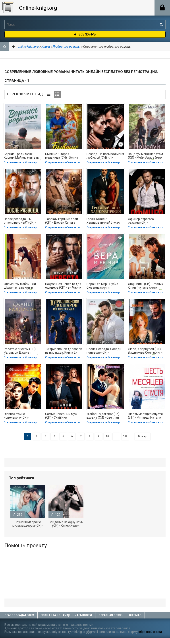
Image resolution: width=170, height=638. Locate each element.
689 (125, 436)
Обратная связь (110, 615)
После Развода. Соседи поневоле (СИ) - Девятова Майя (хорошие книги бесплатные (104, 351)
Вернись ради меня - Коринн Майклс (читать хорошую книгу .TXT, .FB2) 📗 (23, 156)
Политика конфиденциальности (66, 615)
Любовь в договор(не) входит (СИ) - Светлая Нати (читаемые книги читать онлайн (103, 416)
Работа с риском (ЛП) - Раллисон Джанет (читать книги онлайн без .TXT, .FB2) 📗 (22, 351)
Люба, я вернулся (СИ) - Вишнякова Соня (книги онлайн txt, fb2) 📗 (145, 351)
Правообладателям (19, 615)
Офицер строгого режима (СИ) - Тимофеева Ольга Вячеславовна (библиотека (141, 221)
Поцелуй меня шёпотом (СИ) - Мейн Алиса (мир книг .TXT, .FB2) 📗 (145, 156)
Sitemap (135, 615)
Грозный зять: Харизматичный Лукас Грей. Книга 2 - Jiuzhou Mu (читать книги (105, 221)
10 (107, 436)
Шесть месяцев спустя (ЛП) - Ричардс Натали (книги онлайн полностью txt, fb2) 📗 (147, 416)
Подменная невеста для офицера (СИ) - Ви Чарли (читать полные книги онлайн (63, 286)
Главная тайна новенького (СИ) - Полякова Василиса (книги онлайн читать (20, 416)
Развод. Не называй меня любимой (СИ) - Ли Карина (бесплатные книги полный (105, 156)
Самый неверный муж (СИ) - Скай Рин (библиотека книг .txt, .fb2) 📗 (61, 416)
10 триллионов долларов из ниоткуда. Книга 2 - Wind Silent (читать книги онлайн (63, 351)
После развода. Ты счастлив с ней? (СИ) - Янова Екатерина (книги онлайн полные (21, 221)
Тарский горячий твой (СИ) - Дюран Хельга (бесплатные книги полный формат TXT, (61, 221)
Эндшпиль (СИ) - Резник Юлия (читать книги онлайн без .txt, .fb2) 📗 (145, 286)
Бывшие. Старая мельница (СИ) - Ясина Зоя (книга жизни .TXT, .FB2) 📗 (62, 156)
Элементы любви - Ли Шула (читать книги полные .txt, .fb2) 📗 (20, 286)
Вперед (142, 436)
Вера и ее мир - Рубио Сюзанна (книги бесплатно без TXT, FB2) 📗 (105, 286)
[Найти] (161, 24)
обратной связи (150, 632)
